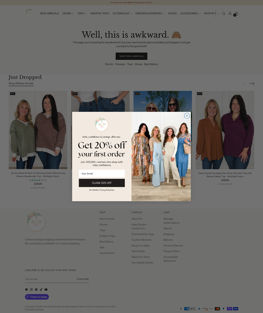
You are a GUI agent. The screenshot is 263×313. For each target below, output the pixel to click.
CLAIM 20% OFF (102, 183)
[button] (102, 190)
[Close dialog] (187, 115)
